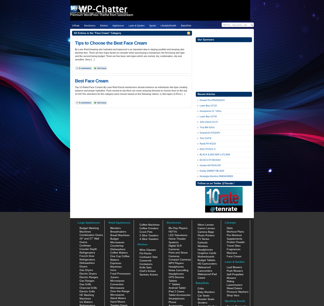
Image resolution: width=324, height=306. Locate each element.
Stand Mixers (118, 298)
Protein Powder (236, 242)
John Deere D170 (209, 122)
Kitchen (104, 25)
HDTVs (173, 231)
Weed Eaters (234, 288)
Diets (230, 228)
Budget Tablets (206, 260)
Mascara (232, 252)
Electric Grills (87, 291)
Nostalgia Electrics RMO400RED (216, 176)
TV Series (203, 238)
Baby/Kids (186, 25)
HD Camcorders (207, 263)
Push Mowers (235, 270)
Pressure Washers (237, 291)
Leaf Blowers (234, 267)
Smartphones (176, 298)
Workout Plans (235, 231)
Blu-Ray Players (178, 228)
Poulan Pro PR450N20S (212, 100)
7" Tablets (174, 284)
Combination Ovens (91, 234)
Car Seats (203, 295)
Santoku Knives (149, 274)
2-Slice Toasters (149, 235)
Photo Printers (206, 235)
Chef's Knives (148, 270)
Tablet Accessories (179, 294)
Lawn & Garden (137, 25)
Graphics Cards (207, 252)
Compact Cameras (180, 259)
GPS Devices (176, 277)
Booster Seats (206, 299)
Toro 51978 (205, 138)
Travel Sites (234, 245)
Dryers (83, 266)
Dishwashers (87, 262)
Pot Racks (146, 253)
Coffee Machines (150, 224)
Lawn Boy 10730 (208, 116)
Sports (152, 25)
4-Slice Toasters (149, 238)
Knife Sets (146, 267)
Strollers (202, 302)
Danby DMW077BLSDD (212, 171)
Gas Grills (85, 284)
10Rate (76, 25)
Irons (113, 270)
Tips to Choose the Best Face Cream (111, 43)
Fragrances (233, 249)
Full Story (101, 68)
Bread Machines (120, 235)
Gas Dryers (86, 270)
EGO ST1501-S (207, 149)
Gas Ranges (87, 280)
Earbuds (203, 242)
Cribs (201, 288)
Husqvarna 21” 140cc (211, 111)
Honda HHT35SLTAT (210, 165)
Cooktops (85, 245)
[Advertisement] (223, 66)
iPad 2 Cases (176, 291)
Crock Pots (146, 231)
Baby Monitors (206, 291)
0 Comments (85, 68)
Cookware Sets (149, 256)
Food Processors (120, 273)
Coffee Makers (119, 252)
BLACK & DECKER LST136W (215, 154)
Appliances (118, 25)
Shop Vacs (233, 295)
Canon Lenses (206, 228)
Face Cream (234, 256)
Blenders (115, 228)
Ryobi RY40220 (208, 143)
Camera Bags (206, 231)
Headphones (176, 266)
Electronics (89, 25)
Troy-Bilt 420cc (207, 127)
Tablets (173, 280)
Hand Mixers (117, 301)
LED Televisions (178, 235)
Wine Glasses (148, 249)
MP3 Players (176, 263)
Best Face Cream (91, 80)
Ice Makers (86, 301)
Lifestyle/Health (168, 25)
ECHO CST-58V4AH (210, 160)
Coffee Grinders (149, 228)
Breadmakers (118, 231)
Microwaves (117, 280)
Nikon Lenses (206, 224)
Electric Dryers (88, 273)
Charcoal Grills (88, 287)
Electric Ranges (89, 277)
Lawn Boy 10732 (208, 105)
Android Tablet (177, 287)
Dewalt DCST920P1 (210, 133)
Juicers (114, 277)
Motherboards (206, 256)
